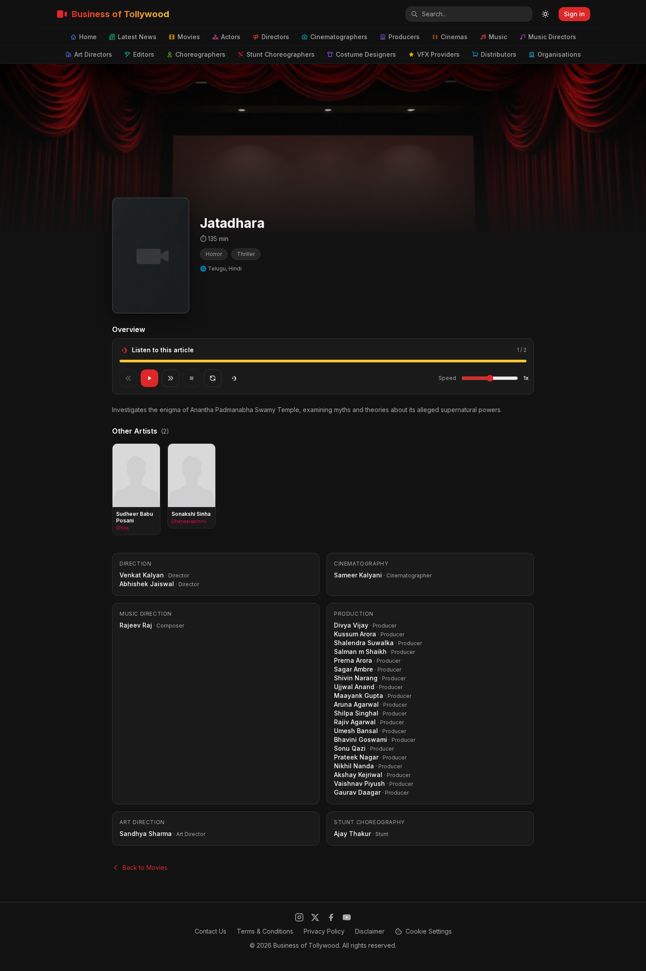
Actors (230, 36)
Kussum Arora (355, 634)
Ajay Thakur (352, 833)
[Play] (149, 378)
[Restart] (212, 378)
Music (498, 36)
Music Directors (552, 36)
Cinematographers (338, 36)
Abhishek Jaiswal (147, 584)
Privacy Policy (324, 931)
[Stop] (191, 378)
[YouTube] (346, 917)
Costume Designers (366, 54)
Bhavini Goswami (360, 739)
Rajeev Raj (136, 625)
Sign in (574, 14)
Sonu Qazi (350, 748)
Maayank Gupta (358, 695)
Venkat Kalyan (142, 575)
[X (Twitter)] (315, 917)
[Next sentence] (170, 378)
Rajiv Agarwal (355, 722)
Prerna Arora (353, 660)
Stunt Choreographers (281, 54)
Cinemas (454, 36)
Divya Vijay (351, 625)
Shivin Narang (355, 678)
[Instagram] (299, 917)
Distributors (498, 54)
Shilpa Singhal (356, 713)
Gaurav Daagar (357, 792)
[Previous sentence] (128, 378)
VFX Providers (438, 54)
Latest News (137, 36)
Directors (275, 36)
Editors (143, 54)
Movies (189, 36)
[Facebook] (331, 917)
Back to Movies (145, 867)
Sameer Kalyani (358, 575)
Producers (404, 36)
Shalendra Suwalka (364, 642)
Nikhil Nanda (354, 766)
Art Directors (93, 54)
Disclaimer (370, 931)
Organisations (559, 54)
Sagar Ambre (353, 669)
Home (88, 36)
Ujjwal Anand (354, 686)
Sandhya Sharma (146, 833)
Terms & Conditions (265, 931)
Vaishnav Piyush (359, 783)
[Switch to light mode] (545, 14)
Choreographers (200, 54)
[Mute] (234, 378)
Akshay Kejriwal (358, 774)
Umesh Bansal (356, 730)
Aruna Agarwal (356, 704)
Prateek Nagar (356, 757)
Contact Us (210, 931)
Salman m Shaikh (360, 651)
